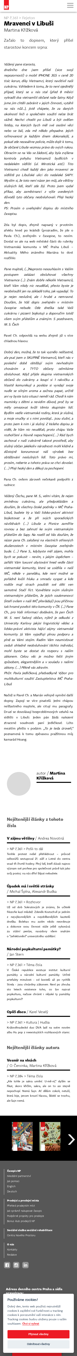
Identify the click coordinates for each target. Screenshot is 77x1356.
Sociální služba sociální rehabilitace (29, 1230)
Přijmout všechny (38, 1334)
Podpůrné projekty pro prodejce (25, 1216)
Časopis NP (14, 1171)
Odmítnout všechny (38, 1344)
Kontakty (12, 1249)
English (11, 1186)
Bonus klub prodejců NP (21, 1221)
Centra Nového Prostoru (21, 1235)
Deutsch (12, 1191)
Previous (5, 1153)
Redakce (12, 1255)
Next (71, 1153)
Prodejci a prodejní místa (23, 1200)
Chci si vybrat (30, 1323)
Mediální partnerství (19, 1176)
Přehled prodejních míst (21, 1206)
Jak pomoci (13, 1181)
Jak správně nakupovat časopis (24, 1211)
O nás (10, 1244)
